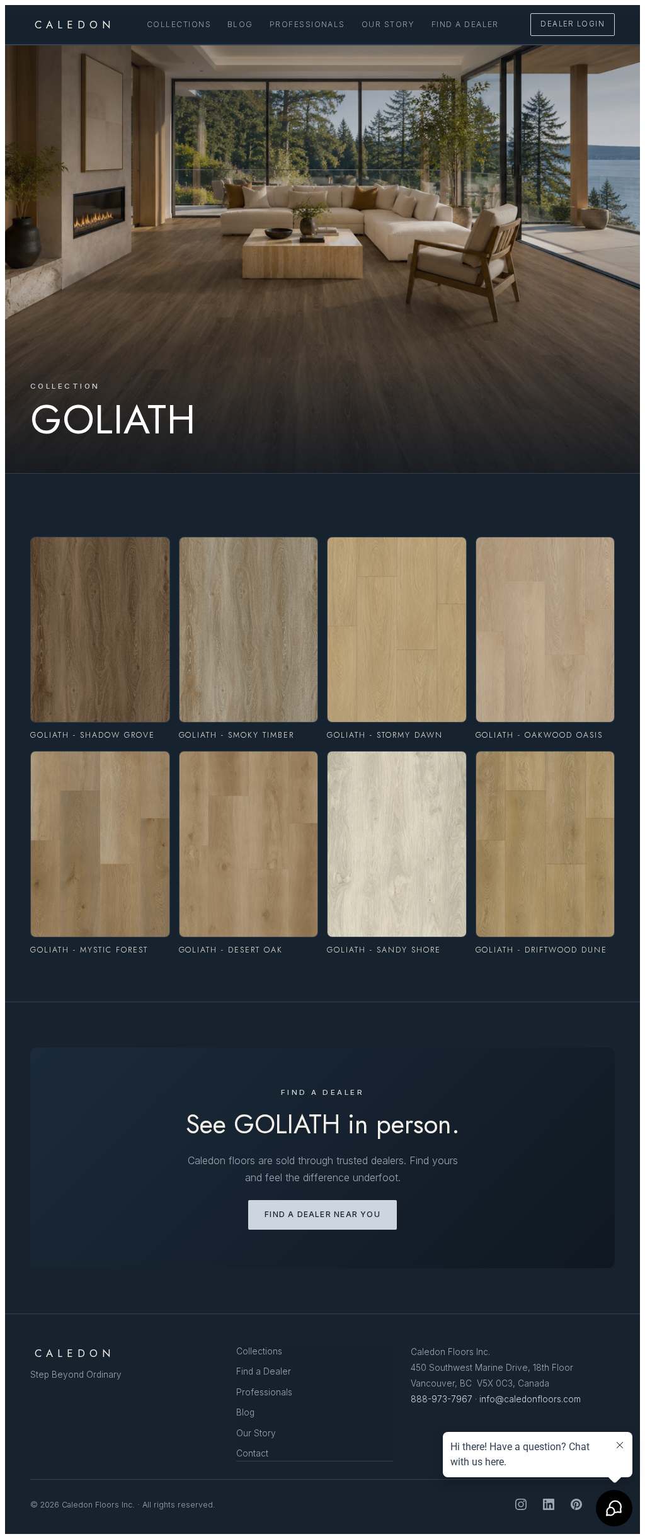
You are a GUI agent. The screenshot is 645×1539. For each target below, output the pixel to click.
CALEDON (75, 24)
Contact (252, 1453)
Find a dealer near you (322, 1214)
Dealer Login (572, 24)
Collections (179, 24)
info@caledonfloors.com (530, 1399)
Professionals (307, 24)
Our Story (388, 24)
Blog (240, 24)
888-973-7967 (441, 1399)
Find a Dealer (465, 24)
